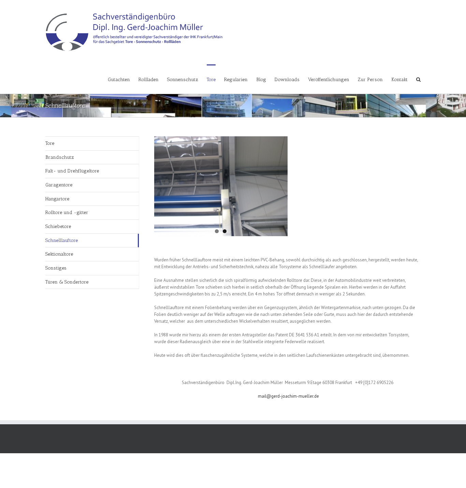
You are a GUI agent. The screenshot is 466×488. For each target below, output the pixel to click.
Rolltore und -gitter (66, 212)
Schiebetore (58, 226)
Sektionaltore (59, 254)
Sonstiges (56, 268)
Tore (49, 143)
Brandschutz (59, 157)
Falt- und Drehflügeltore (72, 171)
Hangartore (57, 199)
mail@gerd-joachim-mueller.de (288, 396)
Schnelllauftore (61, 240)
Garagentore (58, 185)
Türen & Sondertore (66, 282)
